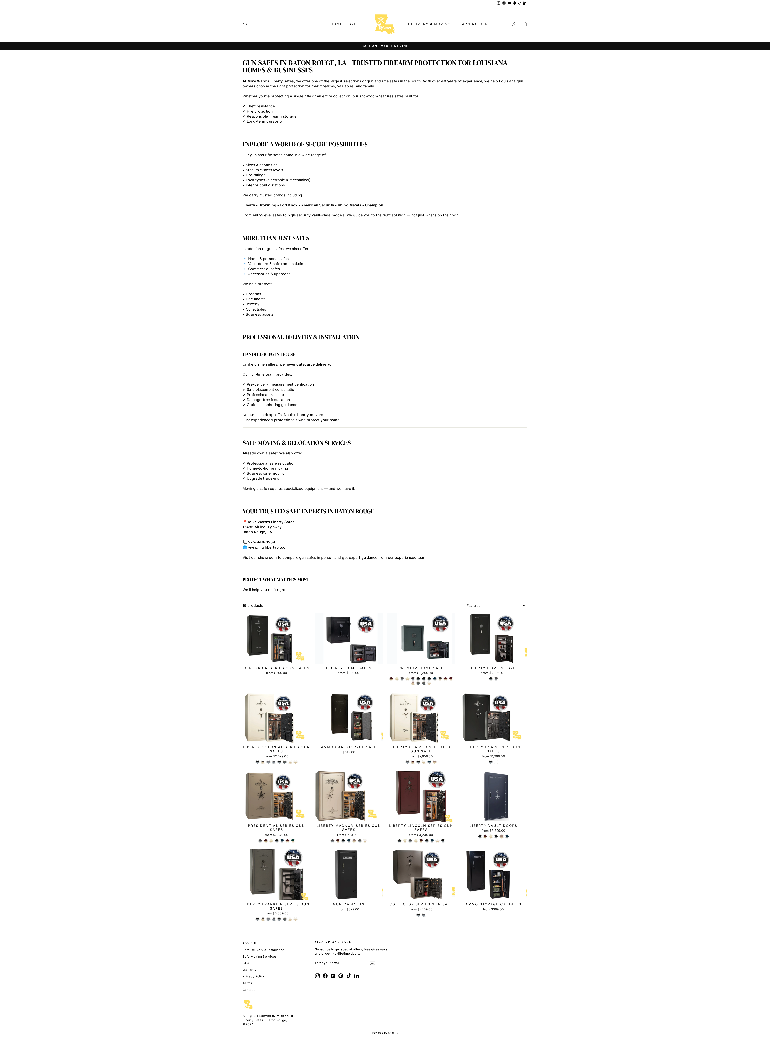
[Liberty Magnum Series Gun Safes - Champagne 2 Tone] (354, 841)
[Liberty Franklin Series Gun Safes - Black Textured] (257, 919)
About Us (250, 943)
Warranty (250, 970)
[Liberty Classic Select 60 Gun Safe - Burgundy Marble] (413, 762)
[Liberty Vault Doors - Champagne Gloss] (502, 836)
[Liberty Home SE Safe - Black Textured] (491, 679)
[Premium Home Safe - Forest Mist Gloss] (418, 683)
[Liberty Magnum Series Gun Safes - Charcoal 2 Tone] (360, 841)
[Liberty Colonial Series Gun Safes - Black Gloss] (279, 762)
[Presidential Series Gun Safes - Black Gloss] (277, 841)
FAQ (246, 963)
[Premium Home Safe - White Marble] (407, 679)
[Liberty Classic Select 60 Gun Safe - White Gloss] (424, 762)
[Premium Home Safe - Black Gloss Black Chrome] (418, 679)
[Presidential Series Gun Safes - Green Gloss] (293, 841)
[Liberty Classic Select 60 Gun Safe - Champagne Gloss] (435, 762)
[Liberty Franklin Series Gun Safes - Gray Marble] (274, 919)
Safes (355, 24)
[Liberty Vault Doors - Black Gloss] (496, 836)
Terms (247, 983)
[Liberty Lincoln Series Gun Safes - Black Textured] (443, 841)
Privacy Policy (254, 976)
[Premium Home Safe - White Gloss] (429, 683)
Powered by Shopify (385, 1032)
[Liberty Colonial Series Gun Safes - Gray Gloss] (285, 762)
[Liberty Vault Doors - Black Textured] (480, 836)
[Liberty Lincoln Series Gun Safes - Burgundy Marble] (421, 841)
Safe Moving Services (260, 956)
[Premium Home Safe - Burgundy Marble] (391, 679)
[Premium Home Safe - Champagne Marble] (397, 679)
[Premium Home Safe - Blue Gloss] (435, 679)
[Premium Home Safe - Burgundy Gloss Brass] (451, 679)
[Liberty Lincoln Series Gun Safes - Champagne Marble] (405, 841)
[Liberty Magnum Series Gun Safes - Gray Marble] (332, 841)
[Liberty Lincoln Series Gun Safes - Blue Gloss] (432, 841)
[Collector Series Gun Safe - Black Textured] (418, 915)
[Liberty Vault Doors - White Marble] (491, 836)
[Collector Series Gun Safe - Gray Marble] (424, 915)
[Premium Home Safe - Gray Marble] (402, 679)
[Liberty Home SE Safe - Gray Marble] (496, 679)
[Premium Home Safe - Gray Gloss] (424, 683)
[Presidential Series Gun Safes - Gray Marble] (260, 841)
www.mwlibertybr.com (268, 547)
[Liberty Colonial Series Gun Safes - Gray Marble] (274, 762)
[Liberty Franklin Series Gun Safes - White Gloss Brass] (295, 919)
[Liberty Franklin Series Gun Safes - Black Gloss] (279, 919)
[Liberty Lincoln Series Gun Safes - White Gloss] (437, 841)
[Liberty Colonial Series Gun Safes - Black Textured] (257, 762)
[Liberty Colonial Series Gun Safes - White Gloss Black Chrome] (290, 762)
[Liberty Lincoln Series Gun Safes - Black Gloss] (427, 841)
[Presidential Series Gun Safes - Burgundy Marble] (266, 841)
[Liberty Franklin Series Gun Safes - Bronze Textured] (263, 919)
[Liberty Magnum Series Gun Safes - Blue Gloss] (349, 841)
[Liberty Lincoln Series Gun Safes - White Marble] (416, 841)
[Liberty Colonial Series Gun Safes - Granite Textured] (268, 762)
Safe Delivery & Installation (264, 950)
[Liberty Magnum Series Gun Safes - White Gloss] (365, 841)
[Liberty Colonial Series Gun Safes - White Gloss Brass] (295, 762)
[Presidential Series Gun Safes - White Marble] (271, 841)
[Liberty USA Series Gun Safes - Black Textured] (491, 762)
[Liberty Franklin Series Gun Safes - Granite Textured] (268, 919)
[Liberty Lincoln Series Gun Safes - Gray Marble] (410, 841)
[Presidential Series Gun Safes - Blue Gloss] (282, 841)
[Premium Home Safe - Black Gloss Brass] (424, 679)
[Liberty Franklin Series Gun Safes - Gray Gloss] (285, 919)
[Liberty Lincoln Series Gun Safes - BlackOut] (399, 841)
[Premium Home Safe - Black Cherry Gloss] (413, 679)
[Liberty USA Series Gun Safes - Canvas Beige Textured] (496, 762)
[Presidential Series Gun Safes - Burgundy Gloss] (287, 841)
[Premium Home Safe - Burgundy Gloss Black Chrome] (445, 679)
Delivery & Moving (429, 24)
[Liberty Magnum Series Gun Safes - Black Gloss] (343, 841)
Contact (249, 990)
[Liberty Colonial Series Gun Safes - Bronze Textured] (263, 762)
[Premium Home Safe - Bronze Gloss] (440, 679)
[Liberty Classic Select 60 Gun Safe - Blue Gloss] (429, 762)
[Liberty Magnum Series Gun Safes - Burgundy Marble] (338, 841)
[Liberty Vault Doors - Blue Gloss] (507, 836)
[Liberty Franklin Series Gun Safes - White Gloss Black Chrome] (290, 919)
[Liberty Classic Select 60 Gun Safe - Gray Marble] (407, 762)
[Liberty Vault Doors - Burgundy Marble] (485, 836)
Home (336, 24)
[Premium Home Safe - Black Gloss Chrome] (429, 679)
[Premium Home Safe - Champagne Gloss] (413, 683)
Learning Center (476, 24)
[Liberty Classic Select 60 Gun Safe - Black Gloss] (418, 762)
